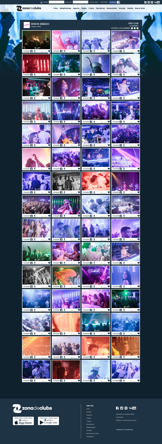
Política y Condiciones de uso (126, 420)
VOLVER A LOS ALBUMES (120, 28)
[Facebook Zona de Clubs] (145, 2)
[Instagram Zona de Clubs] (152, 2)
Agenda (89, 415)
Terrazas (89, 430)
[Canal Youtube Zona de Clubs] (157, 2)
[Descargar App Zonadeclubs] (25, 421)
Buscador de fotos (93, 433)
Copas (89, 421)
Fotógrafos (90, 436)
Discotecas (90, 424)
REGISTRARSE (104, 2)
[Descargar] (34, 51)
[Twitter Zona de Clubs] (149, 2)
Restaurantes (91, 427)
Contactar (119, 417)
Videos (89, 418)
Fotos (88, 409)
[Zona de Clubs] (29, 8)
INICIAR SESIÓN (94, 2)
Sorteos (89, 412)
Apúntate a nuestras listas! (125, 414)
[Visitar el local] (27, 24)
